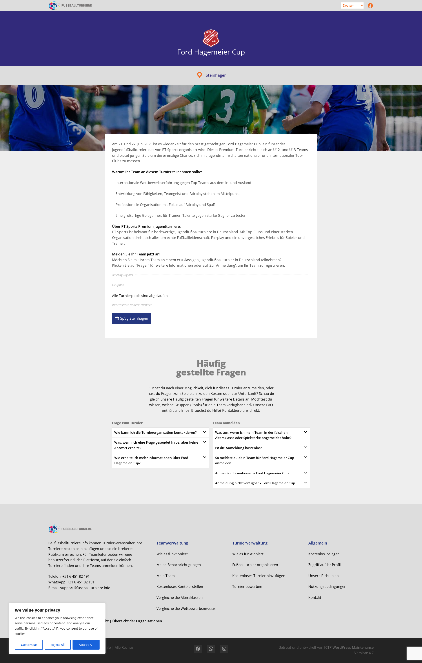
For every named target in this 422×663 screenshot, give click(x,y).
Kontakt (314, 597)
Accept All (86, 645)
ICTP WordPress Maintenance (349, 647)
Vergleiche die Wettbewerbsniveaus (186, 608)
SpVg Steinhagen (134, 318)
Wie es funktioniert (172, 554)
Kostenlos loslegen (324, 554)
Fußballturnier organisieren (255, 564)
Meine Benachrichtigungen (178, 564)
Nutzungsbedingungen (327, 586)
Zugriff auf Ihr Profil (324, 564)
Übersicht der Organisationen (137, 621)
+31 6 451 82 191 (76, 576)
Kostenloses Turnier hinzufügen (258, 575)
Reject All (58, 645)
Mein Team (165, 575)
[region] (57, 628)
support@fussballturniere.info (85, 587)
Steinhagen (216, 75)
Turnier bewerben (247, 586)
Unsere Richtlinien (323, 575)
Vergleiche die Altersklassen (179, 597)
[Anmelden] (369, 5)
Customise (29, 645)
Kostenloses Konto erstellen (179, 586)
